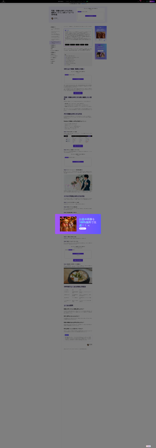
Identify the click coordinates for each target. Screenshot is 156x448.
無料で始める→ (82, 228)
